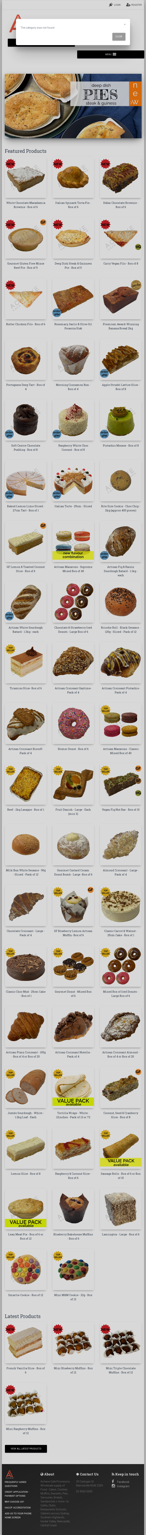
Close (118, 36)
